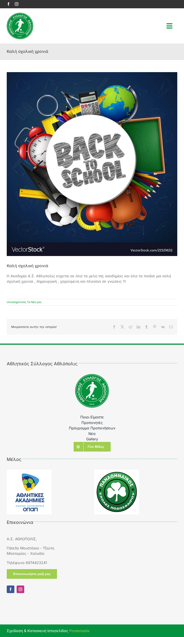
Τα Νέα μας (34, 302)
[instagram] (16, 4)
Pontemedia (79, 630)
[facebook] (8, 4)
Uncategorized (16, 302)
